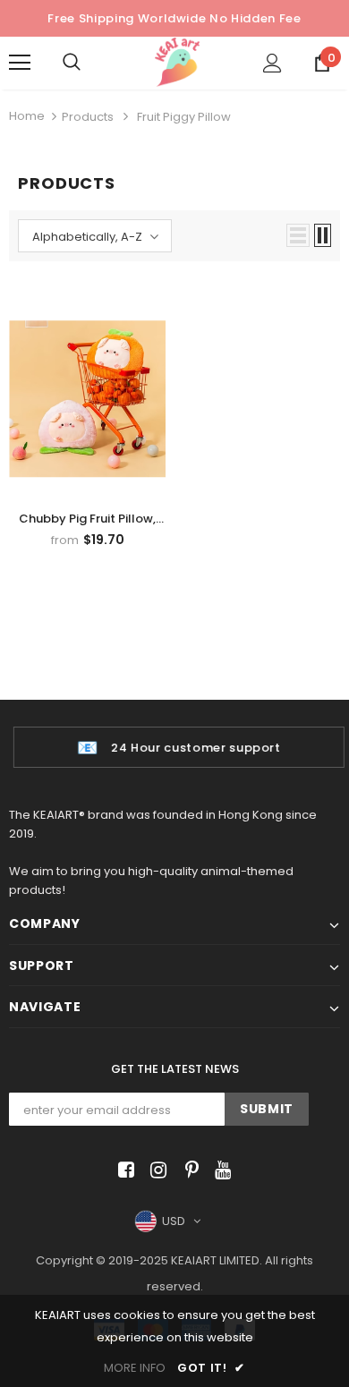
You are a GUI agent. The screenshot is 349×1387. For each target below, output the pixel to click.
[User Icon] (272, 63)
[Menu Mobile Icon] (19, 62)
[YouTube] (220, 1171)
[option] (174, 747)
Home (27, 115)
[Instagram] (155, 1171)
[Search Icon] (89, 63)
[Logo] (177, 62)
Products (88, 116)
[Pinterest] (187, 1171)
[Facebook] (123, 1171)
